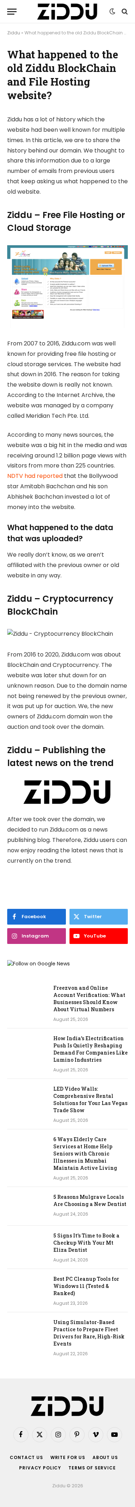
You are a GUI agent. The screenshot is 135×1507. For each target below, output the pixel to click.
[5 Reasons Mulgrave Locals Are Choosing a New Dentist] (27, 1206)
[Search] (124, 12)
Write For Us (67, 1457)
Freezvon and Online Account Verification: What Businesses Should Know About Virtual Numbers (89, 998)
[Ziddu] (67, 11)
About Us (105, 1457)
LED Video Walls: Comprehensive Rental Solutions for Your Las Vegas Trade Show (90, 1099)
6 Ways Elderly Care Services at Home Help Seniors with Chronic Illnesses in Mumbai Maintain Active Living (85, 1153)
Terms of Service (92, 1468)
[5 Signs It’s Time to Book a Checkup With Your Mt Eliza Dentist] (27, 1245)
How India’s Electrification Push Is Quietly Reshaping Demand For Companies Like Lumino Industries (90, 1049)
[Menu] (12, 12)
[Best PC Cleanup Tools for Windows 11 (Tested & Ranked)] (27, 1288)
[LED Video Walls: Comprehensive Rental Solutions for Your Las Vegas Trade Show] (27, 1098)
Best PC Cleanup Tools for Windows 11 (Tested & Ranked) (86, 1286)
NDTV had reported (35, 476)
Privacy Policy (40, 1468)
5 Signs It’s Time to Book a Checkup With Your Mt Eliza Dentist (86, 1242)
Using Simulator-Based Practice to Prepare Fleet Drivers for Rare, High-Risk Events (89, 1333)
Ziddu (13, 33)
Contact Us (26, 1457)
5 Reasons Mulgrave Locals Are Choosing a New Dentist (89, 1200)
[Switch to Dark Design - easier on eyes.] (112, 11)
